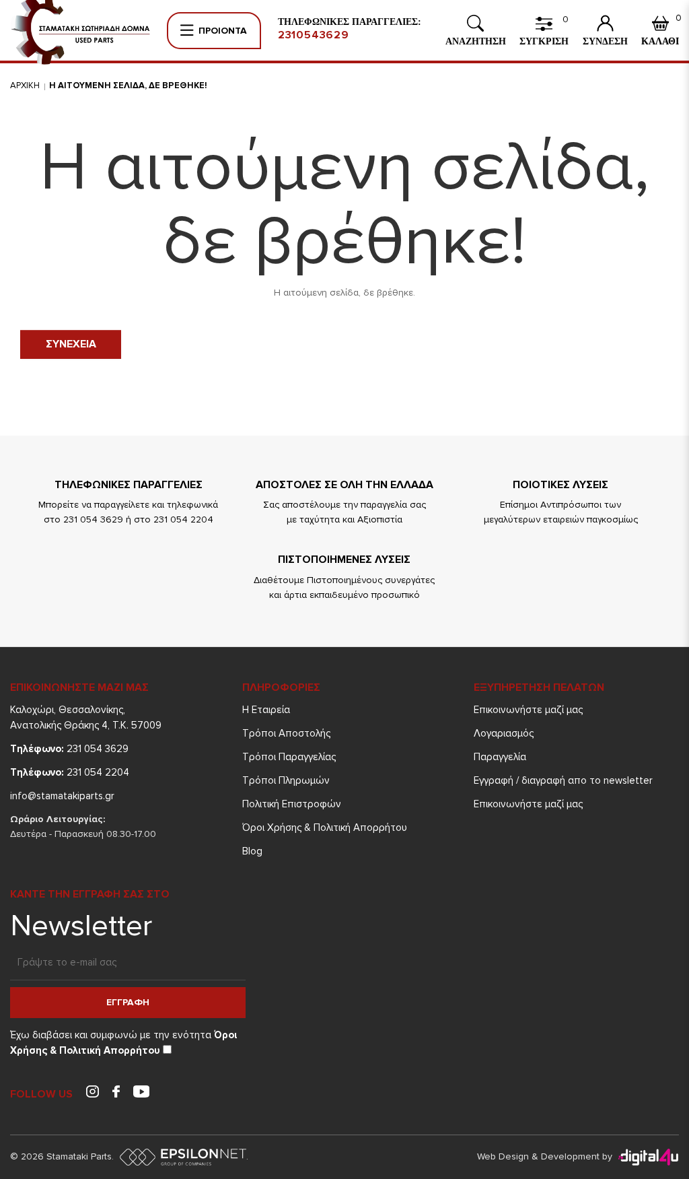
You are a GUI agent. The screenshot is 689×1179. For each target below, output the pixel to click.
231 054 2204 (69, 772)
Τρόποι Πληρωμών (286, 780)
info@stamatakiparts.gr (62, 796)
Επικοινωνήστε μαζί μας (528, 710)
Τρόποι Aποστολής (286, 733)
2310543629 (313, 35)
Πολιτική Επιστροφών (291, 804)
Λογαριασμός (504, 733)
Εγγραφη (127, 1002)
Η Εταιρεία (266, 710)
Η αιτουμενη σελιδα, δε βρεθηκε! (128, 85)
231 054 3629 (69, 749)
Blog (252, 851)
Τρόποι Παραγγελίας (289, 757)
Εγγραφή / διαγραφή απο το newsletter (563, 780)
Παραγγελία (500, 757)
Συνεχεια (71, 344)
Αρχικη (25, 85)
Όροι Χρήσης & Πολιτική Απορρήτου (324, 827)
